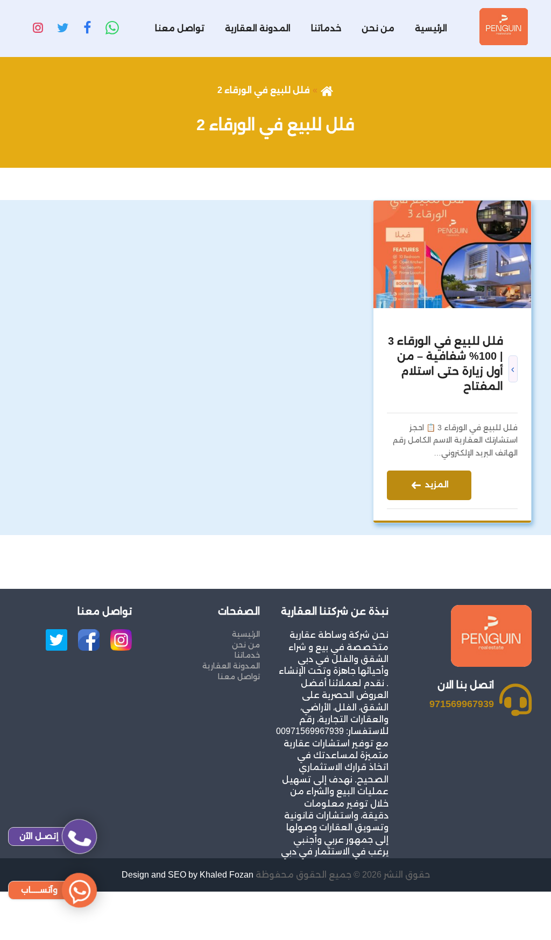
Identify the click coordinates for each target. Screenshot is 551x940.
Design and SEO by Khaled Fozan (187, 874)
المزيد (436, 484)
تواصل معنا (179, 28)
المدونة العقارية (258, 28)
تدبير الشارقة (525, 897)
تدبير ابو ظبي (524, 921)
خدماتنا (326, 28)
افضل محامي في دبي (505, 933)
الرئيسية (431, 28)
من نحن (378, 28)
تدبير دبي (533, 909)
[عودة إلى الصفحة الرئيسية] (327, 90)
